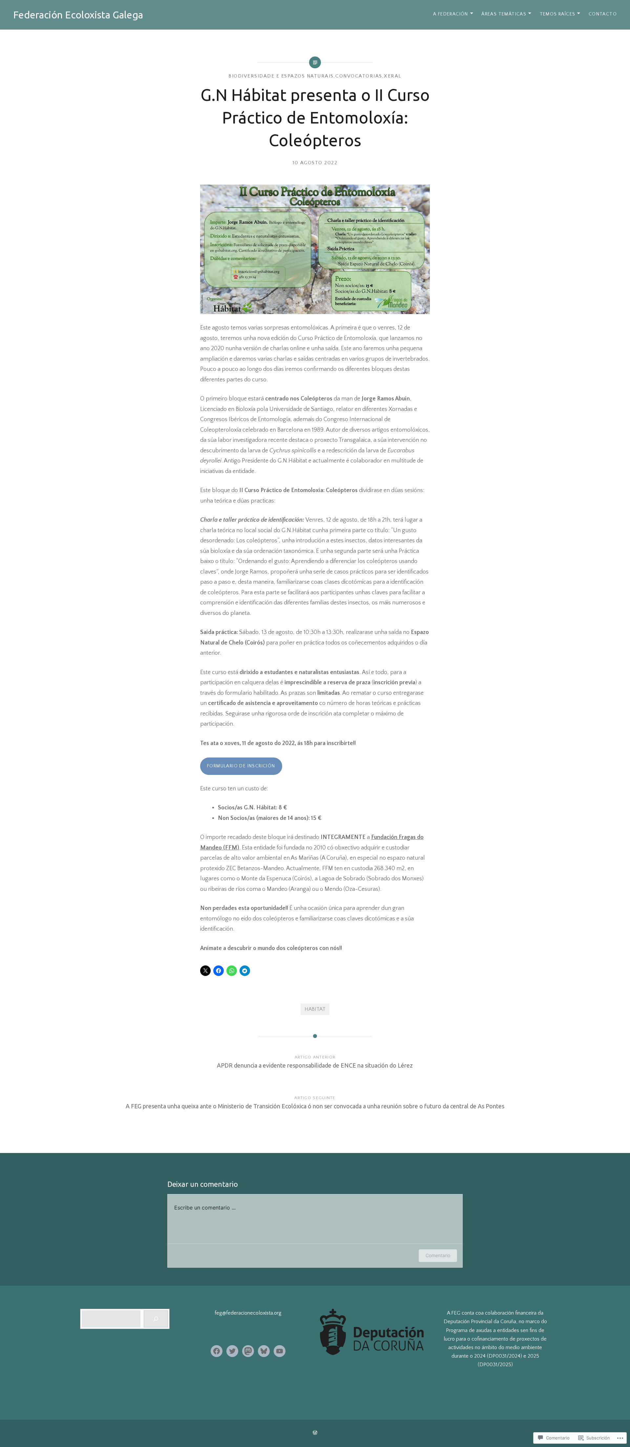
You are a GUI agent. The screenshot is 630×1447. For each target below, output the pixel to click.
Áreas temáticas (503, 14)
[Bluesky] (264, 1351)
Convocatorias (358, 76)
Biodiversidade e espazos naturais (281, 76)
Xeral (393, 76)
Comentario (438, 1255)
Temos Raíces (558, 14)
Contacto (603, 14)
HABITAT (315, 1009)
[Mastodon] (248, 1351)
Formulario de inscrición (241, 766)
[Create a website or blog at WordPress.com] (315, 1433)
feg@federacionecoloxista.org (248, 1313)
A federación (450, 14)
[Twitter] (232, 1351)
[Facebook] (216, 1351)
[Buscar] (156, 1318)
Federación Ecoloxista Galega (78, 14)
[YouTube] (279, 1351)
